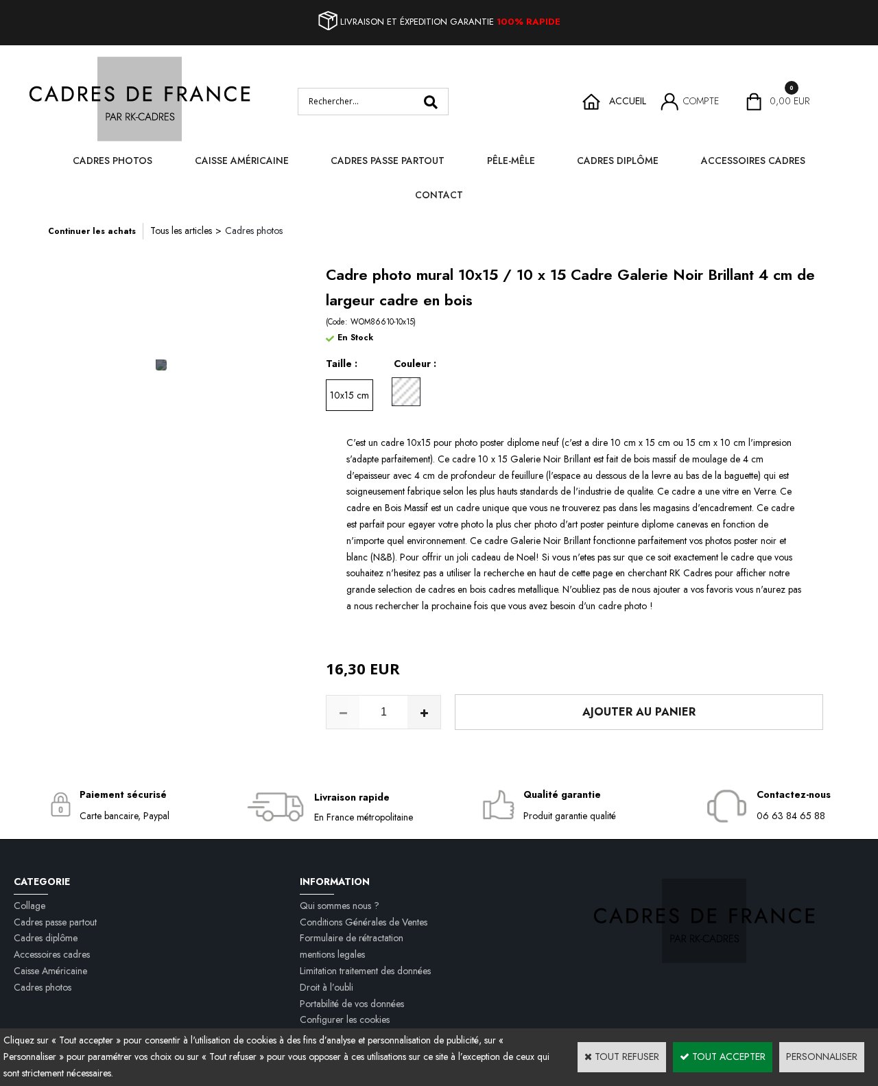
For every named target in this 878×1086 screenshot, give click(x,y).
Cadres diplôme (617, 160)
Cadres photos (112, 160)
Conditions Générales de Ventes (363, 922)
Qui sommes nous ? (339, 905)
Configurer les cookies (345, 1019)
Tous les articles (181, 230)
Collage (29, 905)
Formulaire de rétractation (351, 938)
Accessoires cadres (753, 160)
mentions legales (332, 954)
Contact (439, 195)
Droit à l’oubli (326, 987)
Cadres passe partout (387, 160)
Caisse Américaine (242, 160)
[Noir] (406, 391)
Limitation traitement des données (365, 971)
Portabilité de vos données (352, 1004)
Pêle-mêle (511, 160)
